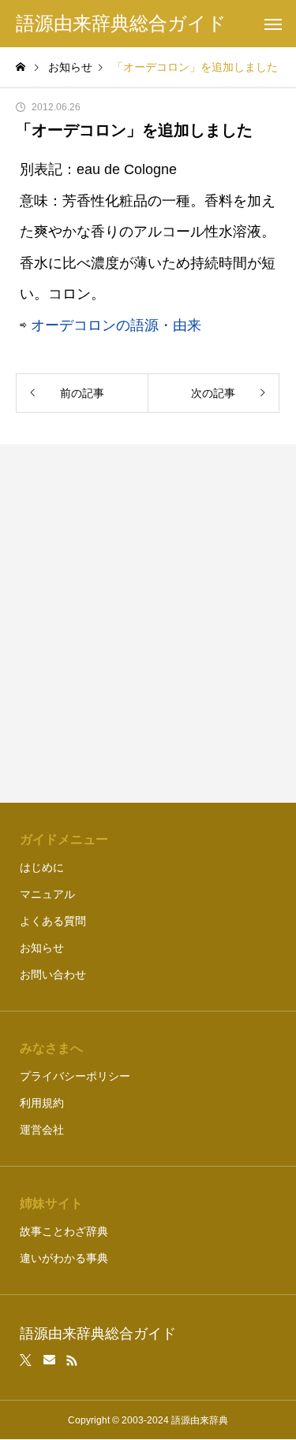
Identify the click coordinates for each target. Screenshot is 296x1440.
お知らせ (42, 947)
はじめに (42, 867)
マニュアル (47, 894)
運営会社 (42, 1129)
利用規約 (42, 1103)
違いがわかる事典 (64, 1258)
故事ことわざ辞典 (64, 1231)
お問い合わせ (53, 974)
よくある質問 (53, 921)
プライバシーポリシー (75, 1076)
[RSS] (71, 1360)
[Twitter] (26, 1360)
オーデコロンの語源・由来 (116, 325)
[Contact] (49, 1360)
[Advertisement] (148, 623)
